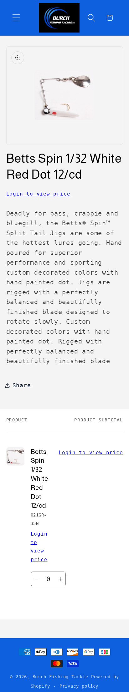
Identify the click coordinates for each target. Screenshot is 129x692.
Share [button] (22, 385)
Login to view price (38, 194)
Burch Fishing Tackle (60, 676)
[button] (16, 18)
